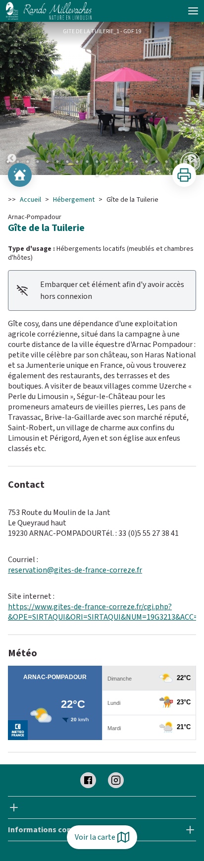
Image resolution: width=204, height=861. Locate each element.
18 (176, 162)
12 (117, 162)
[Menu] (193, 11)
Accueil (30, 200)
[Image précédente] (12, 98)
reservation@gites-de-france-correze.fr (75, 570)
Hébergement (74, 200)
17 (166, 162)
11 (107, 162)
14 (137, 162)
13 (127, 162)
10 (97, 162)
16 (156, 162)
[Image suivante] (192, 98)
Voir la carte (95, 837)
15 (147, 162)
